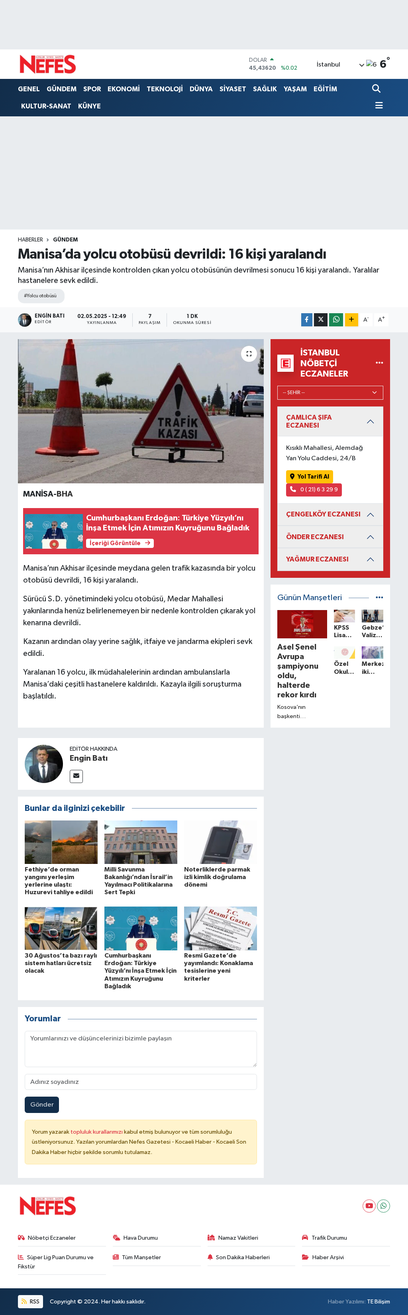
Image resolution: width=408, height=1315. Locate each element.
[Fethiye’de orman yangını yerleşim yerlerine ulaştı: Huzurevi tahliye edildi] (61, 841)
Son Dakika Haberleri (243, 1257)
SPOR (92, 89)
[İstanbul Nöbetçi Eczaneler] (379, 363)
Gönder (42, 1104)
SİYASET (233, 89)
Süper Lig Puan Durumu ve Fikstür (56, 1261)
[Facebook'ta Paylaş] (306, 319)
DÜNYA (201, 89)
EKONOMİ (124, 89)
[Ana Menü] (377, 106)
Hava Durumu (141, 1238)
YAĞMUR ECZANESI (317, 559)
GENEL (29, 89)
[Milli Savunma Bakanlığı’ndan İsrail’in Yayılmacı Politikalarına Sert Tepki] (140, 841)
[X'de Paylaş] (321, 319)
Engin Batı (89, 758)
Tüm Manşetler (141, 1257)
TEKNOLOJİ (165, 89)
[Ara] (377, 89)
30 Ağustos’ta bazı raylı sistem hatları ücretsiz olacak (61, 963)
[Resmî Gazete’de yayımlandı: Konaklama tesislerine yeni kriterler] (220, 928)
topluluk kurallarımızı (97, 1132)
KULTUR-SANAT (46, 106)
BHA (65, 494)
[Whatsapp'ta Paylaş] (336, 319)
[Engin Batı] (44, 763)
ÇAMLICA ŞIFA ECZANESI (309, 421)
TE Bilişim (378, 1302)
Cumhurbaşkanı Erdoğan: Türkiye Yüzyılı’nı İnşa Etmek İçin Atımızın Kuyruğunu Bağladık (140, 970)
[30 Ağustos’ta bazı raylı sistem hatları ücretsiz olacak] (61, 928)
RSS (34, 1302)
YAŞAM (295, 89)
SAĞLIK (265, 89)
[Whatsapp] (383, 1206)
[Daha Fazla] (351, 319)
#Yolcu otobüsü (40, 295)
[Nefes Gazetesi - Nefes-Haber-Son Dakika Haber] (48, 64)
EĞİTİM (325, 89)
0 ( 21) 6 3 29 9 (318, 490)
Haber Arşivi (328, 1257)
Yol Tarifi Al (313, 477)
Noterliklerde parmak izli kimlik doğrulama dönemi (217, 877)
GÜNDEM (61, 89)
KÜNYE (89, 106)
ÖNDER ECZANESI (315, 537)
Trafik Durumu (329, 1238)
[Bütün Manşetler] (379, 598)
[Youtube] (369, 1206)
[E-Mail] (76, 776)
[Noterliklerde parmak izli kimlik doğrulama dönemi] (220, 841)
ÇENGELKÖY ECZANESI (323, 514)
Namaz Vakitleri (238, 1238)
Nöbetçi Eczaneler (52, 1238)
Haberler (30, 240)
